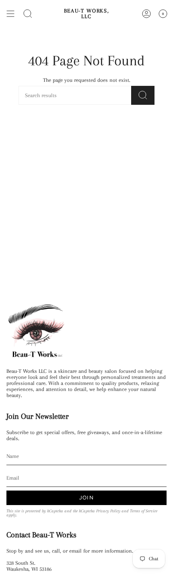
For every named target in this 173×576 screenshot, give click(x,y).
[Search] (27, 14)
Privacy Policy (108, 511)
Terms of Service (143, 511)
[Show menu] (10, 14)
